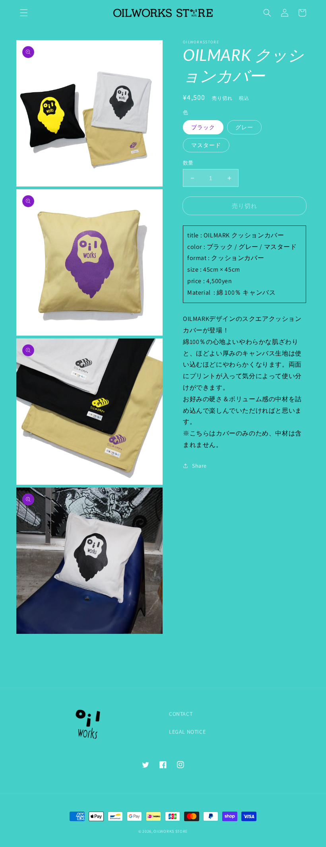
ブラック (203, 127)
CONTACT (180, 713)
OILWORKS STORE (170, 831)
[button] (24, 12)
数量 (188, 162)
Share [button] (199, 465)
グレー (244, 127)
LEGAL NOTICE (187, 731)
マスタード (206, 145)
